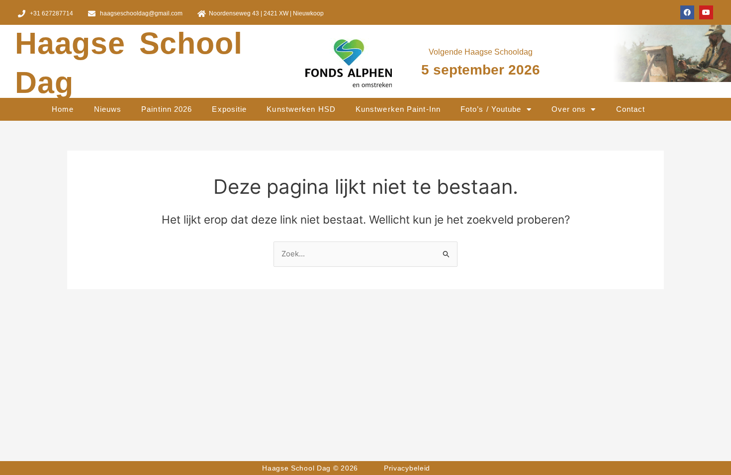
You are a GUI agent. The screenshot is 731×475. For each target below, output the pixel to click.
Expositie (229, 109)
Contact (630, 109)
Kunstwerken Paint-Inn (398, 109)
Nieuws (108, 109)
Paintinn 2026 (166, 109)
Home (63, 109)
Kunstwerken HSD (301, 109)
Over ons (568, 109)
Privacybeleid (407, 468)
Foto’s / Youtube (491, 109)
